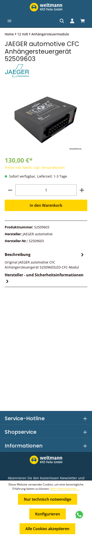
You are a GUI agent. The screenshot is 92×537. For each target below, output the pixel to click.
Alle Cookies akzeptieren (47, 528)
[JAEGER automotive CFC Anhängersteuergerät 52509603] (46, 120)
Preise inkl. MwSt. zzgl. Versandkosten (35, 167)
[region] (46, 120)
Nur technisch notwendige (47, 499)
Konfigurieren (47, 514)
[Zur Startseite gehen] (46, 7)
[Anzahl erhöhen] (81, 190)
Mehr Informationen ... (64, 489)
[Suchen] (62, 21)
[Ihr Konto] (72, 21)
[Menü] (9, 21)
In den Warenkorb (46, 205)
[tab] (45, 260)
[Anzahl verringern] (10, 190)
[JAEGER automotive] (46, 71)
